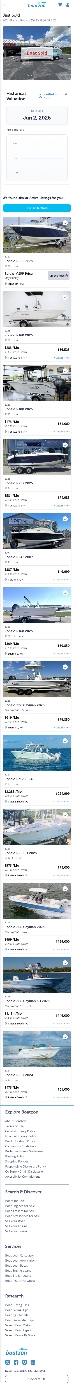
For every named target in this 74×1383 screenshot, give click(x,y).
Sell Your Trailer (16, 1231)
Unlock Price (56, 275)
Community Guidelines (20, 1146)
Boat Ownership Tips (19, 1320)
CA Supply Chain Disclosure (24, 1171)
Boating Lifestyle (17, 1315)
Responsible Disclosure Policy (25, 1166)
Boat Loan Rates (16, 1266)
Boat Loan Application (20, 1260)
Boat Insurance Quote (20, 1281)
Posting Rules (14, 1156)
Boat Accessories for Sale (22, 1216)
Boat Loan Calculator (19, 1255)
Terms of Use (14, 1126)
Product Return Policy (20, 1141)
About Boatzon (15, 1121)
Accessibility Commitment (22, 1177)
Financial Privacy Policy (20, 1136)
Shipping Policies (17, 1161)
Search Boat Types (18, 1330)
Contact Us (36, 1379)
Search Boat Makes (18, 1325)
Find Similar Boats (37, 208)
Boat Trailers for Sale (20, 1211)
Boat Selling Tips (17, 1310)
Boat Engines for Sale (20, 1206)
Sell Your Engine (16, 1226)
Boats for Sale (15, 1201)
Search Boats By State (20, 1335)
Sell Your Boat (15, 1221)
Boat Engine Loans (18, 1271)
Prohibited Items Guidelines (24, 1151)
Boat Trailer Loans (18, 1276)
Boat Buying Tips (17, 1305)
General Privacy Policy (20, 1131)
